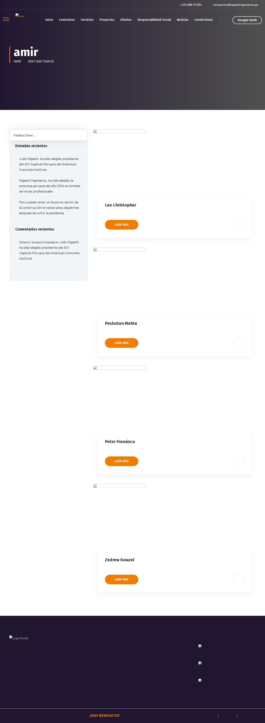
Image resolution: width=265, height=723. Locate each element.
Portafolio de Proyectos (89, 654)
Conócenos (67, 20)
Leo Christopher (120, 205)
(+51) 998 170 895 (229, 690)
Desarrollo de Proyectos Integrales (160, 681)
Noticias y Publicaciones (90, 676)
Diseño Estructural (149, 647)
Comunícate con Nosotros (91, 683)
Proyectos (107, 20)
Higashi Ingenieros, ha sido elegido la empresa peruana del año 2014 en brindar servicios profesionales (50, 185)
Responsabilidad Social (154, 20)
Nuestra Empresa (85, 647)
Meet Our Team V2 (41, 61)
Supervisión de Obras (151, 674)
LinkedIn (245, 715)
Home (18, 61)
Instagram (228, 715)
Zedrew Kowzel (119, 559)
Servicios (87, 20)
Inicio (49, 20)
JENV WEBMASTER (104, 715)
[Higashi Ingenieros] (20, 20)
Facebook (208, 715)
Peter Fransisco (120, 441)
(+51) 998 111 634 (191, 4)
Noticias (183, 20)
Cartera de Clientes (86, 661)
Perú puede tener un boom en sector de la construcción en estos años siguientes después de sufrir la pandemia (49, 207)
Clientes (126, 20)
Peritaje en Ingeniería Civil (154, 666)
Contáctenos (203, 20)
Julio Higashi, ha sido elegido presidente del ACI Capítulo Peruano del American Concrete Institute (49, 164)
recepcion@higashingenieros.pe (235, 4)
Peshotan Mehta (121, 323)
